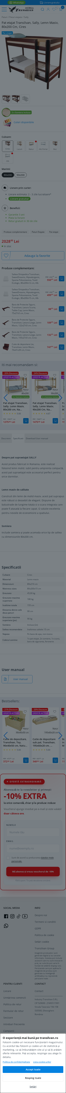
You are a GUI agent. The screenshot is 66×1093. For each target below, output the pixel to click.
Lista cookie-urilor (42, 1061)
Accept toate (33, 1069)
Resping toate (33, 1078)
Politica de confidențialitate (16, 1061)
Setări (33, 1086)
